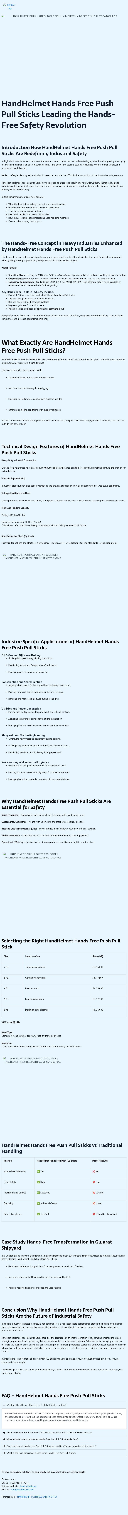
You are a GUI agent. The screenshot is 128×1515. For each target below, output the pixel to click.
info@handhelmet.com (22, 1489)
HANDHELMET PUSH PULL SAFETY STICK (37, 1496)
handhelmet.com (28, 1486)
